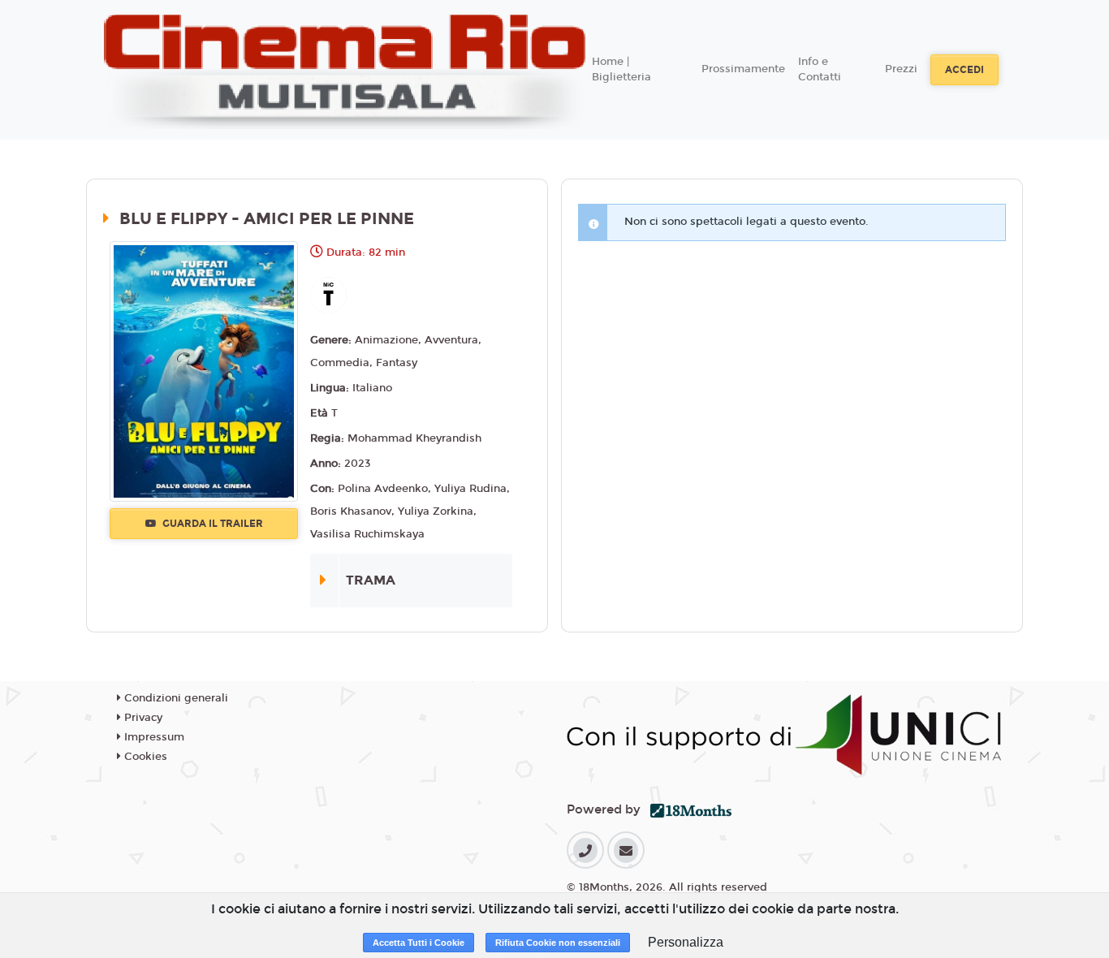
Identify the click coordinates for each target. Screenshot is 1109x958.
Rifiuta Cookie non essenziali (557, 942)
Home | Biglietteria (621, 69)
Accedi (964, 70)
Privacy (141, 717)
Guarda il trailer (211, 523)
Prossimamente (743, 69)
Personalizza (685, 942)
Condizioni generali (174, 698)
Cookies (144, 756)
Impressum (152, 737)
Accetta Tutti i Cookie (418, 942)
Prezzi (901, 69)
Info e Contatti (819, 69)
